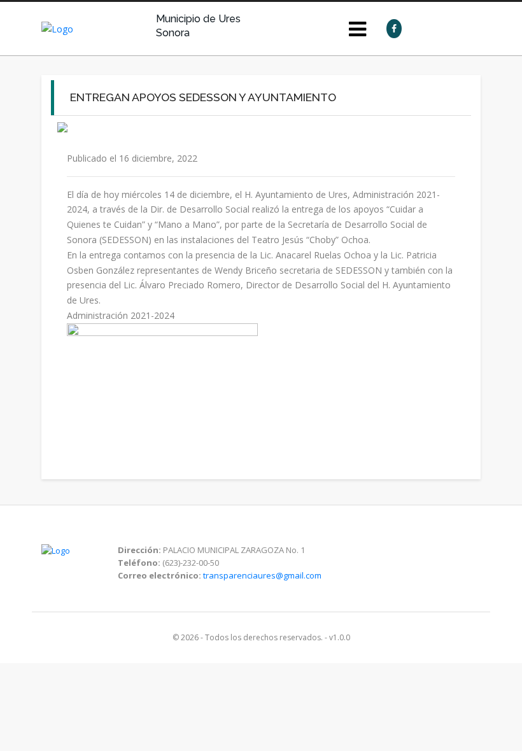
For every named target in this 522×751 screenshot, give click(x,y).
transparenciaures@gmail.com (262, 575)
